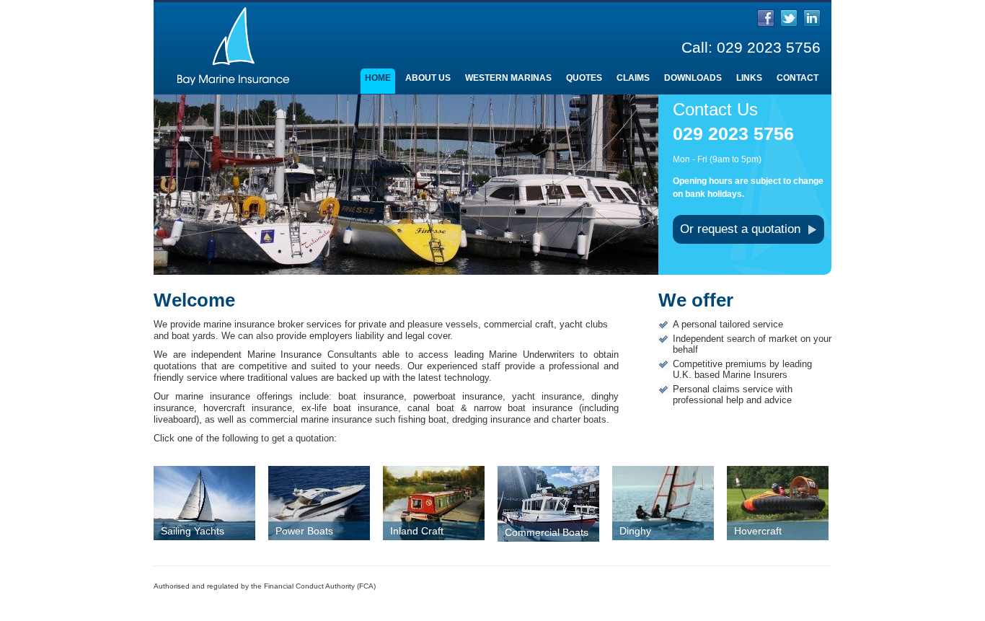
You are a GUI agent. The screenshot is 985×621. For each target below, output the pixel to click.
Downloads (693, 78)
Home (378, 78)
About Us (428, 78)
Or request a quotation (740, 229)
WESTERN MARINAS (508, 78)
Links (749, 78)
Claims (633, 78)
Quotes (584, 78)
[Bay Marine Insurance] (233, 94)
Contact (797, 78)
